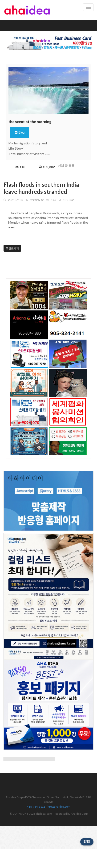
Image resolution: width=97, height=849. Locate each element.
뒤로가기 (13, 248)
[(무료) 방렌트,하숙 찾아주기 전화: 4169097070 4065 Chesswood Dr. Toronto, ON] (29, 383)
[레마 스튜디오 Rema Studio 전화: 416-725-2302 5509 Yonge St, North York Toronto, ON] (68, 383)
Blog (20, 132)
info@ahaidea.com (58, 806)
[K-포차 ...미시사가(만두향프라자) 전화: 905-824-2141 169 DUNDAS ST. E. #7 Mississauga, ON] (68, 324)
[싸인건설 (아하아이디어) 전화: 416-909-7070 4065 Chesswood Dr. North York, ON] (68, 295)
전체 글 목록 (66, 165)
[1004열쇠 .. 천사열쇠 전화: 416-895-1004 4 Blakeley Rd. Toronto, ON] (29, 295)
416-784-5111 (36, 806)
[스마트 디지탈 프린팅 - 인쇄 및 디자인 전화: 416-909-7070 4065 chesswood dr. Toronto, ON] (29, 412)
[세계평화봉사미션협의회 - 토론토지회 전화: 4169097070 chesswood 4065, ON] (68, 412)
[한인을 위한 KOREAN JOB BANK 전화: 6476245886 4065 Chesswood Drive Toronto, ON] (29, 441)
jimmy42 (38, 200)
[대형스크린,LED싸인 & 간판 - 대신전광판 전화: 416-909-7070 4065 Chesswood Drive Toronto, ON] (68, 354)
